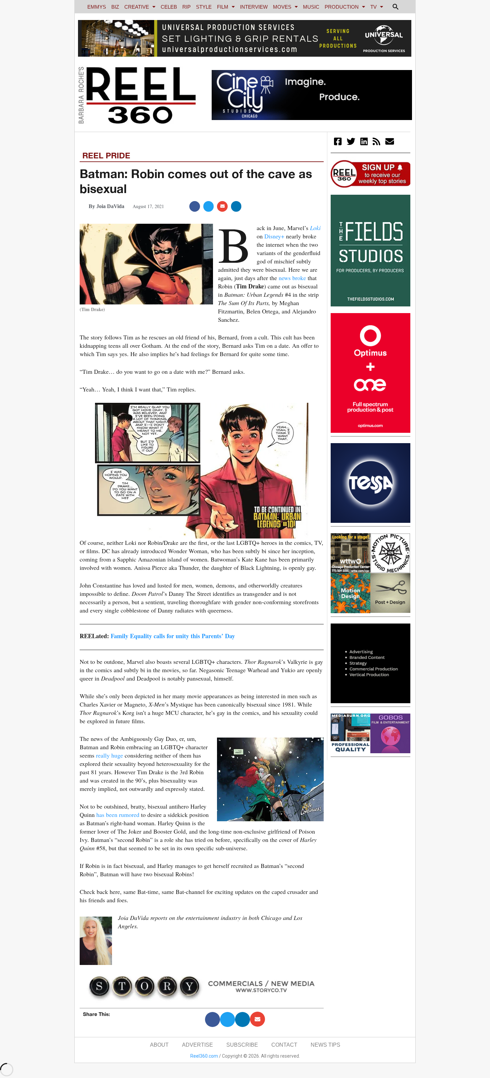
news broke (292, 278)
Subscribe (242, 1045)
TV (373, 7)
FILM (222, 7)
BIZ (115, 7)
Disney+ (274, 236)
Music (311, 7)
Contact (284, 1045)
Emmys (96, 7)
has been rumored (117, 815)
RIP (186, 7)
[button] (396, 6)
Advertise (197, 1045)
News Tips (325, 1045)
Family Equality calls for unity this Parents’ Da (171, 636)
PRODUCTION (342, 7)
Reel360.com (204, 1056)
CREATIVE (136, 7)
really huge (109, 755)
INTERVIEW (254, 7)
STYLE (204, 7)
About (159, 1045)
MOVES (282, 7)
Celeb (169, 7)
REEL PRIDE (106, 155)
